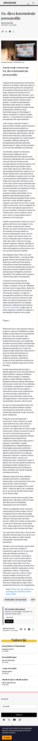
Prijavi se (9, 621)
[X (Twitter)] (9, 722)
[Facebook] (3, 722)
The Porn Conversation (11, 307)
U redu (7, 738)
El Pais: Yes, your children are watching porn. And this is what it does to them (19, 591)
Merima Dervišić (7, 23)
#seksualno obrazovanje (15, 599)
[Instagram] (19, 722)
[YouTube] (14, 722)
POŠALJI (19, 715)
